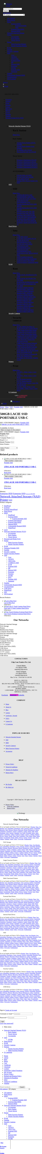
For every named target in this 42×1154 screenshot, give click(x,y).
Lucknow (27, 834)
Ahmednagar (17, 828)
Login (2, 1021)
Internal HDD (15, 31)
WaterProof (11, 528)
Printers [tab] (2, 628)
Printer (9, 42)
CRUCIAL (15, 59)
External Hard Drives (9, 896)
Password (3, 1017)
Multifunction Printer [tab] (6, 630)
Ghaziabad (16, 833)
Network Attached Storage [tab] (8, 624)
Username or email (6, 1014)
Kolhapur (17, 834)
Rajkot (34, 836)
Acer (12, 55)
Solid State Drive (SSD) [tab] (7, 646)
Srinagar (30, 837)
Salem (38, 836)
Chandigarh (3, 831)
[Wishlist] (0, 1150)
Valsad (11, 839)
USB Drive (7, 588)
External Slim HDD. (17, 29)
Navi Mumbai (36, 845)
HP (12, 62)
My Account (3, 1146)
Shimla (12, 837)
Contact (6, 1069)
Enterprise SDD (19, 493)
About (6, 1058)
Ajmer (22, 828)
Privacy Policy (8, 1074)
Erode (7, 833)
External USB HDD (30, 493)
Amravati (26, 828)
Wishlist (2, 1153)
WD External (11, 79)
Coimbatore (20, 831)
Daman (29, 831)
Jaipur (36, 833)
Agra (6, 828)
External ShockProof (11, 509)
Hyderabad (28, 833)
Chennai (15, 831)
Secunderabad (7, 837)
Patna (17, 836)
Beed (7, 830)
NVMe (13, 68)
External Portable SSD (19, 519)
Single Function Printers (19, 46)
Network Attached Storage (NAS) (20, 496)
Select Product (4, 444)
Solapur (25, 837)
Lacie (6, 530)
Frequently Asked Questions (13, 1070)
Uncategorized (12, 77)
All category (11, 18)
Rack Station (15, 38)
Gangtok (11, 833)
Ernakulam (2, 833)
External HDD (16, 24)
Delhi (33, 831)
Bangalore (2, 830)
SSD (8, 53)
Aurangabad (37, 828)
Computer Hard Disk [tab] (7, 632)
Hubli (23, 833)
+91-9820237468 (21, 397)
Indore (33, 833)
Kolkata (22, 834)
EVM (10, 564)
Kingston (14, 66)
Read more (7, 472)
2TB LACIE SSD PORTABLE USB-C (20, 467)
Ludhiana (32, 834)
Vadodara (7, 839)
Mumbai (33, 827)
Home (2, 407)
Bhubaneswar (31, 830)
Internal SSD (15, 64)
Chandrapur (9, 831)
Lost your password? (6, 1023)
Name (2, 436)
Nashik (10, 836)
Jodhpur (13, 834)
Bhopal (25, 830)
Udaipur (2, 839)
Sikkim (16, 837)
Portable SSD (15, 70)
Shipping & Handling (11, 1078)
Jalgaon (2, 834)
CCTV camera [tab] (4, 644)
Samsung (14, 71)
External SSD (15, 60)
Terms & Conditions (10, 1081)
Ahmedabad (10, 828)
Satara (1, 837)
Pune (27, 836)
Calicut (37, 830)
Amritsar (31, 828)
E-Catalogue (8, 1052)
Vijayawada (20, 839)
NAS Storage (7, 842)
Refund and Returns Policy (13, 1076)
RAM (9, 48)
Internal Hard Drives (9, 914)
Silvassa (21, 837)
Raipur (30, 836)
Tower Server (15, 40)
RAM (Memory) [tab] (5, 643)
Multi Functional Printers (10, 878)
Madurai (37, 834)
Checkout (7, 1067)
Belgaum (11, 830)
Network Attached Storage (10, 824)
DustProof (7, 506)
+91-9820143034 (23, 395)
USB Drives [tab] (4, 648)
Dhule (36, 831)
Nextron (10, 574)
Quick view (18, 461)
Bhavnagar (20, 830)
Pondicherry (22, 836)
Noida (14, 836)
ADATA (14, 57)
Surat (34, 837)
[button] (21, 824)
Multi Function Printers (18, 44)
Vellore (15, 839)
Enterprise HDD (6, 493)
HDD (9, 22)
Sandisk (9, 49)
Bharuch (15, 830)
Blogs (6, 1061)
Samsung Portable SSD (11, 548)
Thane (37, 827)
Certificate (7, 1065)
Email (2, 440)
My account (8, 1072)
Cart (5, 1063)
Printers (6, 1047)
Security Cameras (12, 51)
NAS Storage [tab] (4, 626)
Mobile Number (5, 442)
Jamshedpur (7, 834)
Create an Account (11, 1010)
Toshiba (9, 73)
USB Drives (6, 987)
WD (5, 592)
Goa (21, 833)
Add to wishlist (9, 461)
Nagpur (6, 836)
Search (6, 11)
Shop (7, 407)
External (6, 508)
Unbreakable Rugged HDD (16, 75)
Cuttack (25, 831)
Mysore (2, 836)
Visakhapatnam (27, 839)
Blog (5, 1059)
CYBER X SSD (13, 563)
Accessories (15, 37)
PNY (10, 577)
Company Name (5, 438)
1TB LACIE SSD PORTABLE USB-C (20, 482)
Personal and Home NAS (12, 539)
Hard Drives (11, 20)
